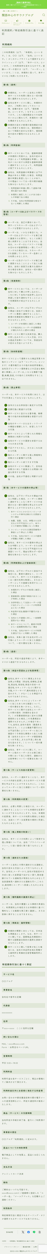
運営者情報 (26, 1247)
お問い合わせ (38, 1247)
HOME (4, 1241)
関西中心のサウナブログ (18, 14)
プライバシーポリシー (12, 1247)
